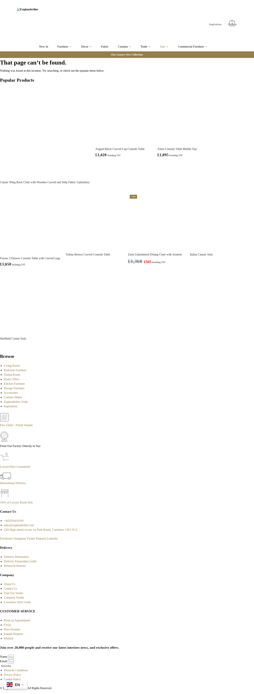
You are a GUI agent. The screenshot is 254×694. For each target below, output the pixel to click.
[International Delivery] (5, 478)
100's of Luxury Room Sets (16, 502)
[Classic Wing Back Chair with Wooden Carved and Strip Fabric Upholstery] (45, 132)
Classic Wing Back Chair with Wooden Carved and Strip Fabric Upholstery (45, 182)
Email (4, 661)
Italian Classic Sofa (201, 254)
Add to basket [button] (124, 163)
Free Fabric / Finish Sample (16, 425)
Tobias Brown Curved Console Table (88, 254)
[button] (232, 22)
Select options (185, 163)
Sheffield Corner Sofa (13, 338)
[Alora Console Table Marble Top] (185, 115)
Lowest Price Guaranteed (15, 466)
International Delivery (13, 483)
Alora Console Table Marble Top (177, 149)
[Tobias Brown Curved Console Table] (94, 221)
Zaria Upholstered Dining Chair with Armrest (155, 254)
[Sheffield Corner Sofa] (28, 305)
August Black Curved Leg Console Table (120, 149)
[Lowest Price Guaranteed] (5, 462)
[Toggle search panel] (59, 21)
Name (4, 656)
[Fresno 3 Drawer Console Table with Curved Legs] (30, 223)
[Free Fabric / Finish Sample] (4, 420)
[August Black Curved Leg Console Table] (123, 115)
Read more (45, 189)
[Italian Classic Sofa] (218, 221)
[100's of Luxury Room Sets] (5, 497)
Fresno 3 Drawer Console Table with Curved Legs (30, 258)
